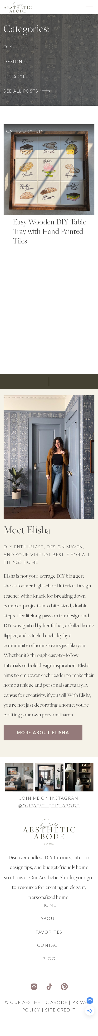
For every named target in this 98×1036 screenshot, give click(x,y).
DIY (39, 131)
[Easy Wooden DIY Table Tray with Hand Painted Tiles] (49, 169)
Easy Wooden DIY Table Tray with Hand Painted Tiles (49, 232)
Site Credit (60, 1009)
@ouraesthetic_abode (48, 805)
